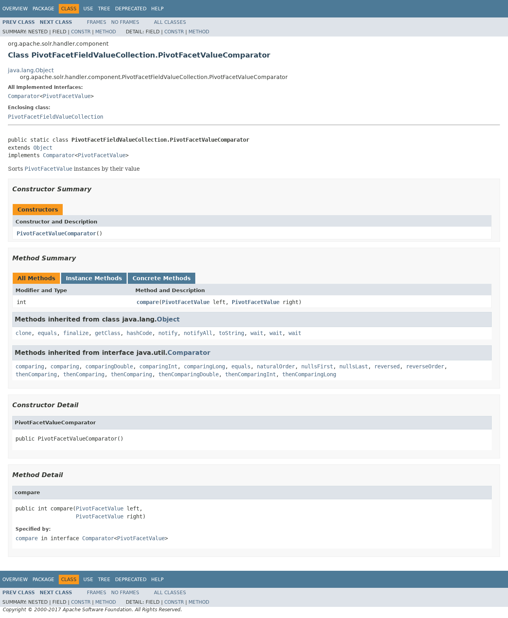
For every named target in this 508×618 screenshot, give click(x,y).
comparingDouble (109, 366)
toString (231, 333)
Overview (15, 9)
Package (43, 9)
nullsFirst (317, 366)
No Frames (125, 22)
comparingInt (158, 366)
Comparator (24, 96)
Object (42, 147)
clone (23, 333)
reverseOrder (425, 366)
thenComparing (36, 374)
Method (105, 32)
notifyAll (198, 333)
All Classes (170, 22)
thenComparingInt (250, 374)
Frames (96, 22)
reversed (387, 366)
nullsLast (353, 366)
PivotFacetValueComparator (56, 233)
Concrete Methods (161, 278)
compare (148, 302)
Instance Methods (94, 278)
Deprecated (130, 9)
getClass (107, 333)
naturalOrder (276, 366)
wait (256, 333)
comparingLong (204, 366)
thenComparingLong (309, 374)
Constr (80, 32)
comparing (29, 366)
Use (88, 9)
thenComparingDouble (188, 374)
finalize (76, 333)
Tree (104, 9)
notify (167, 333)
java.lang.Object (31, 70)
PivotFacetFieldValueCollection (55, 117)
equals (47, 333)
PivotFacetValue (66, 96)
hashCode (139, 333)
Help (157, 9)
